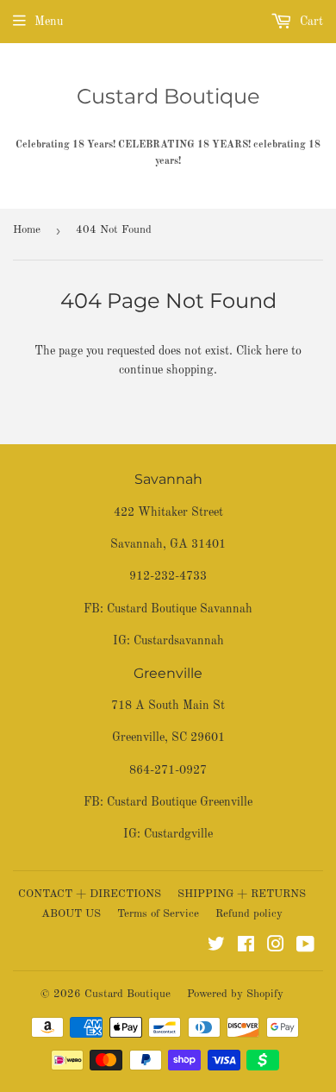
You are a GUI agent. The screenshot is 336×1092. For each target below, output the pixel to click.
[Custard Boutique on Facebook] (246, 947)
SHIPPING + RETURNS (241, 894)
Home (26, 229)
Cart (309, 22)
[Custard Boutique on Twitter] (216, 947)
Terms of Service (158, 913)
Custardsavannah (179, 641)
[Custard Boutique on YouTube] (305, 947)
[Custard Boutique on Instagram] (275, 947)
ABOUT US (71, 913)
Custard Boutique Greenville (179, 802)
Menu (48, 22)
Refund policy (249, 913)
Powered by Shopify (235, 994)
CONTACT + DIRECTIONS (89, 894)
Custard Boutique (168, 96)
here (276, 351)
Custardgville (178, 834)
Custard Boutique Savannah (179, 609)
